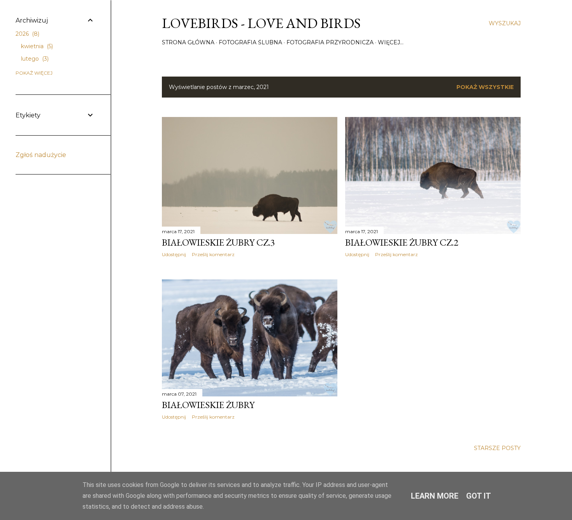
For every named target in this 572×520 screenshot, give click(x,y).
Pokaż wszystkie (485, 87)
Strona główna (188, 42)
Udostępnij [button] (174, 254)
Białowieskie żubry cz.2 (401, 242)
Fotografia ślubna (250, 42)
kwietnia (36, 46)
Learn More (434, 496)
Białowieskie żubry (208, 405)
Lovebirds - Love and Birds (261, 23)
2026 (27, 33)
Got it (478, 496)
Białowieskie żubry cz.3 (218, 242)
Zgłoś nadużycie (41, 155)
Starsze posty (497, 448)
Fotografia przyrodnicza (330, 42)
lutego (34, 58)
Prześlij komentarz (213, 254)
